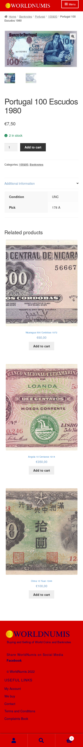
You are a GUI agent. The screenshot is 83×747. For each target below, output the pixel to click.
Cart (63, 737)
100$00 (52, 16)
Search (41, 740)
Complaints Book (16, 718)
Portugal (40, 16)
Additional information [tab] (19, 183)
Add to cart (33, 147)
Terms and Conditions (19, 711)
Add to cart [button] (41, 346)
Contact (9, 703)
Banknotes (25, 16)
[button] (73, 36)
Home (12, 16)
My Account (12, 688)
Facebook (14, 660)
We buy (9, 696)
